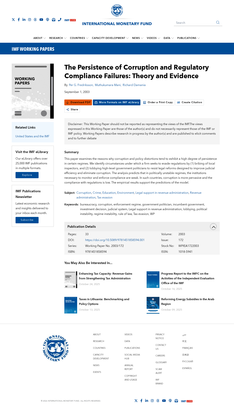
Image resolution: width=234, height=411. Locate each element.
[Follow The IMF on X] (13, 19)
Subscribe (27, 220)
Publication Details (81, 227)
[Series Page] (33, 91)
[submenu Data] (172, 38)
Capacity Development (108, 38)
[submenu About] (44, 38)
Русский (187, 362)
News (136, 38)
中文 (184, 341)
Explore (27, 175)
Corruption (83, 192)
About (37, 38)
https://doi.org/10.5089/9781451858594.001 (115, 240)
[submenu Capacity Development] (127, 38)
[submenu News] (142, 38)
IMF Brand (159, 382)
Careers (160, 356)
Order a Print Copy (160, 102)
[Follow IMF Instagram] (29, 19)
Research (56, 38)
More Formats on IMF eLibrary (119, 102)
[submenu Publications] (198, 38)
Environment (125, 192)
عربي (184, 335)
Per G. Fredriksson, (81, 85)
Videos (152, 38)
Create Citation (192, 102)
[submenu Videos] (159, 38)
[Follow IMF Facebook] (19, 19)
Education (109, 192)
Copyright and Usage (130, 378)
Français (187, 348)
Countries (77, 38)
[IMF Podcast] (47, 19)
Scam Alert (159, 371)
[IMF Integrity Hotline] (59, 19)
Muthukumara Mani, (108, 85)
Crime (97, 192)
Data (167, 38)
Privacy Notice (160, 336)
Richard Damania (134, 85)
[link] (67, 109)
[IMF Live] (70, 20)
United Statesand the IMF (32, 136)
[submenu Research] (65, 38)
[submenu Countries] (87, 38)
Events (97, 372)
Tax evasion (104, 197)
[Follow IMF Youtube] (41, 19)
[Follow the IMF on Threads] (35, 19)
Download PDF (80, 102)
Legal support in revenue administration (161, 192)
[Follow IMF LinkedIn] (23, 19)
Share (74, 109)
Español (187, 368)
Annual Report (128, 367)
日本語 (185, 355)
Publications (186, 38)
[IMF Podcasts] (170, 400)
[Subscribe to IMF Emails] (53, 19)
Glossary (161, 362)
